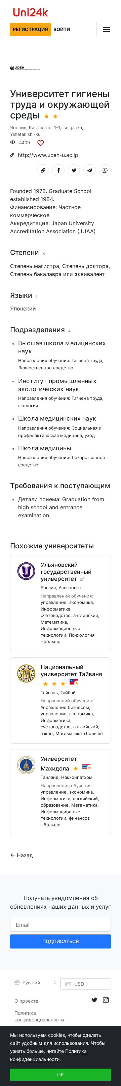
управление (54, 602)
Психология (81, 635)
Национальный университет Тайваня (71, 670)
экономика (81, 602)
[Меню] (103, 29)
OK (60, 1074)
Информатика (55, 609)
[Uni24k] (30, 13)
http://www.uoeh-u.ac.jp (48, 155)
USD (79, 984)
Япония (18, 127)
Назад (25, 855)
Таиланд (49, 777)
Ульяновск (69, 587)
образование (55, 805)
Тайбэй (68, 692)
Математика (54, 622)
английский (85, 615)
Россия (48, 587)
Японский (23, 308)
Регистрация (30, 29)
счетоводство (56, 615)
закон (47, 733)
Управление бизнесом (65, 707)
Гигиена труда (87, 360)
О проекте (26, 1001)
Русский (31, 982)
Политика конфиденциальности (39, 1016)
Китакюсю (39, 127)
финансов (79, 818)
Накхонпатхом (76, 777)
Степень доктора (85, 266)
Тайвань (49, 692)
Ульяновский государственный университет (66, 571)
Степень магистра (34, 266)
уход (90, 435)
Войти (61, 29)
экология (28, 405)
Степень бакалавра (36, 274)
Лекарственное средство (45, 367)
